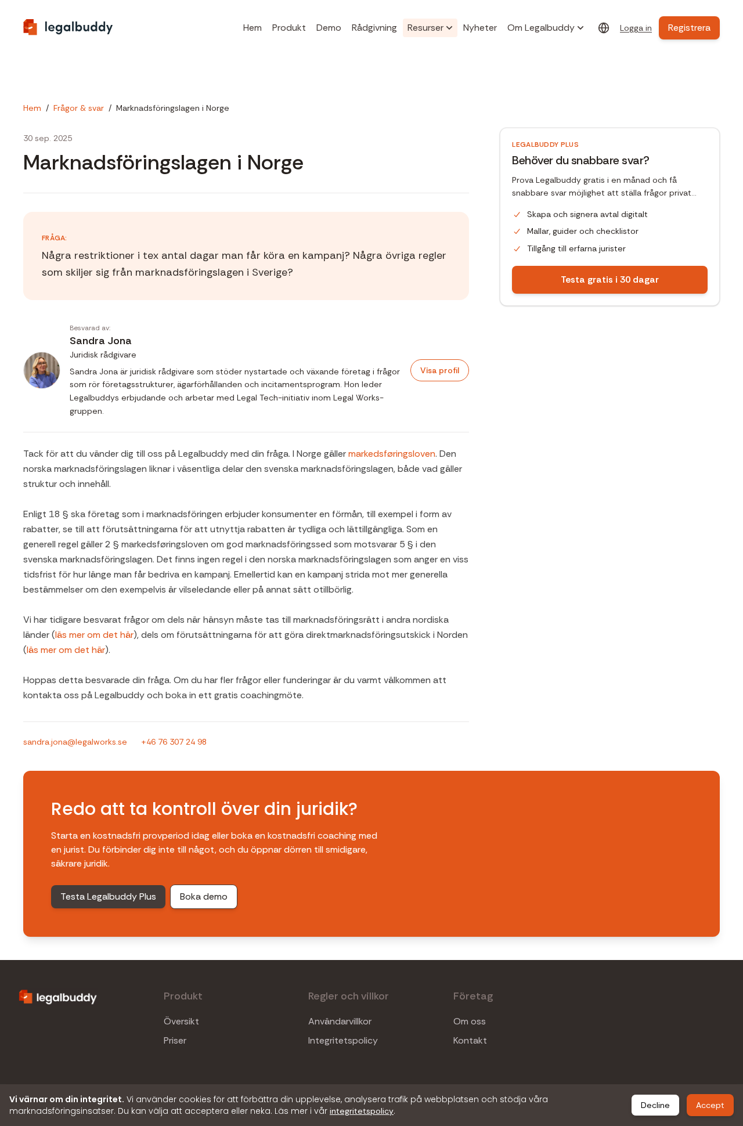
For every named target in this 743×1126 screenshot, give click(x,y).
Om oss (469, 1021)
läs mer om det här (94, 635)
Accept (710, 1105)
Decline (655, 1105)
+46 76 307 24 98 (174, 742)
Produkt (289, 27)
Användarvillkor (340, 1021)
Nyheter (480, 27)
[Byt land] (603, 28)
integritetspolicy (362, 1111)
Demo (328, 27)
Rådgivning (374, 27)
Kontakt (470, 1040)
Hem (252, 27)
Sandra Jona (101, 341)
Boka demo (204, 896)
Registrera (689, 27)
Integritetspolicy (343, 1040)
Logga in (636, 28)
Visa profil (439, 370)
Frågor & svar (78, 108)
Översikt (181, 1021)
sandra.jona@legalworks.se (75, 742)
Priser (175, 1040)
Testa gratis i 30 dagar (610, 279)
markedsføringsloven (391, 453)
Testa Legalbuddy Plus (108, 896)
